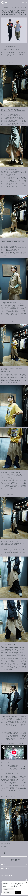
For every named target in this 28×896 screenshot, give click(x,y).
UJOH (12, 7)
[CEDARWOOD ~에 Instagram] (26, 880)
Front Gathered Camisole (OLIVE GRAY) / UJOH (13, 110)
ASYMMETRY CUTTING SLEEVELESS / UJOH (13, 543)
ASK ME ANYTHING (6, 875)
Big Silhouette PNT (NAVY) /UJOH (9, 544)
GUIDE (3, 872)
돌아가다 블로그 (15, 860)
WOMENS (17, 7)
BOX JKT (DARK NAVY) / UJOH (9, 541)
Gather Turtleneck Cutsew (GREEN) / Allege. (12, 240)
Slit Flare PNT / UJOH (6, 371)
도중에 (5, 846)
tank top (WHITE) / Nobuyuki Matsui (10, 109)
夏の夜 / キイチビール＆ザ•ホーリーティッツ (12, 743)
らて (21, 7)
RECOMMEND (5, 868)
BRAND (3, 864)
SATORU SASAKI (6, 7)
